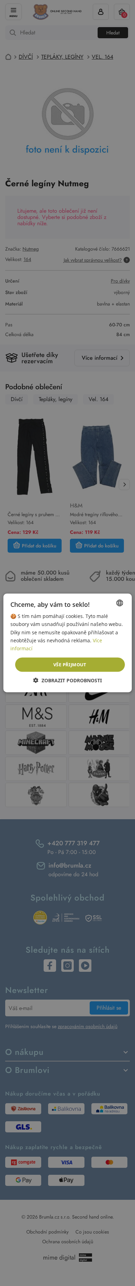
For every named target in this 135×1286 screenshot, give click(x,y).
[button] (67, 680)
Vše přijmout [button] (70, 664)
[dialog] (67, 643)
